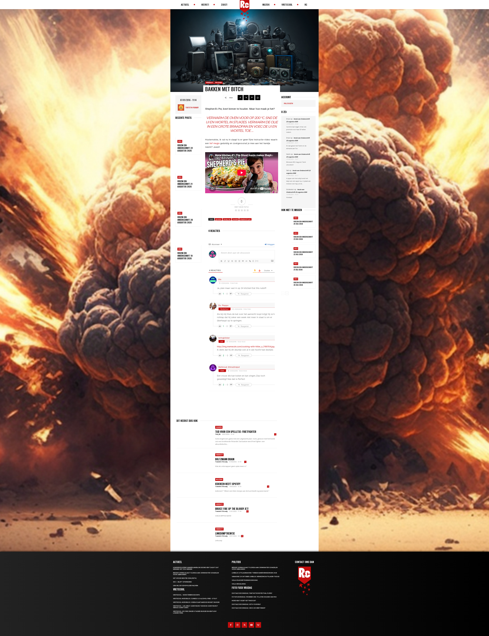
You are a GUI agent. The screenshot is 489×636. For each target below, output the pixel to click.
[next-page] (287, 293)
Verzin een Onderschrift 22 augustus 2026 (185, 148)
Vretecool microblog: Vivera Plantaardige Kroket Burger (196, 602)
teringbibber (224, 338)
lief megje (214, 143)
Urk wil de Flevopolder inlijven (185, 585)
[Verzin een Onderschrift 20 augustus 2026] (188, 201)
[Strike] (232, 261)
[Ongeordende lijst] (239, 261)
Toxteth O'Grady (192, 107)
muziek (235, 219)
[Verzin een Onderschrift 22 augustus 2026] (188, 130)
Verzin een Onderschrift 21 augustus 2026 (185, 184)
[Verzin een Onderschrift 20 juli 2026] (286, 282)
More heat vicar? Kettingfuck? (244, 600)
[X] (246, 97)
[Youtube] (251, 625)
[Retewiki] (258, 625)
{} (253, 261)
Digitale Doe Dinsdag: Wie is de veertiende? (248, 608)
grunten (218, 219)
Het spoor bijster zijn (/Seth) (184, 578)
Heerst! (209, 83)
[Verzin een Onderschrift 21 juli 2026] (286, 266)
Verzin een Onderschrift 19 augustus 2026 (185, 256)
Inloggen (271, 244)
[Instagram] (237, 625)
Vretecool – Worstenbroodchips (186, 595)
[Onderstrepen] (228, 261)
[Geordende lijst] (235, 261)
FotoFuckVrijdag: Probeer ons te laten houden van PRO (254, 597)
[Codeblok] (246, 261)
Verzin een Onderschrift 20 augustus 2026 (185, 220)
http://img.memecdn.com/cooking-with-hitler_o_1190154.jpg (245, 346)
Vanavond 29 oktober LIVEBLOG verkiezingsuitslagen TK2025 (255, 576)
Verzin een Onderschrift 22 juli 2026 (303, 253)
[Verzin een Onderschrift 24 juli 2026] (286, 220)
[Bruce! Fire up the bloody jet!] (194, 510)
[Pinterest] (251, 97)
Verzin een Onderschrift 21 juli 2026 (303, 268)
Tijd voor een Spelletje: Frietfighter (235, 432)
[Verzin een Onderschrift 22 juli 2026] (286, 251)
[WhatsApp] (257, 97)
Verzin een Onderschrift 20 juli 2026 (303, 283)
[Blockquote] (243, 261)
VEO (180, 141)
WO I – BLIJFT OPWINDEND (182, 582)
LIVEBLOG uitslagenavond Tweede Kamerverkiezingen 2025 (254, 573)
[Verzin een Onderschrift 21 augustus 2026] (188, 165)
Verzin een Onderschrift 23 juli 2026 (303, 237)
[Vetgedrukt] (221, 261)
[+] (256, 261)
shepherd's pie (245, 219)
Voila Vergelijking (239, 584)
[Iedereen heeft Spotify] (194, 485)
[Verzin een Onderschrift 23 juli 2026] (286, 236)
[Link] (250, 261)
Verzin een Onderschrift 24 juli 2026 (303, 222)
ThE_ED (217, 434)
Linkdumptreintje (225, 533)
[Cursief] (225, 261)
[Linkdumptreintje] (194, 535)
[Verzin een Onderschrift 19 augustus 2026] (188, 237)
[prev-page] (282, 293)
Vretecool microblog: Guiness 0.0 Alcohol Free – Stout (195, 598)
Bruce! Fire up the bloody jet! (232, 509)
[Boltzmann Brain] (194, 460)
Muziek (218, 83)
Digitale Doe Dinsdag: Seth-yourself (246, 604)
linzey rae (227, 219)
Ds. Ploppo (223, 305)
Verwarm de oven (222, 118)
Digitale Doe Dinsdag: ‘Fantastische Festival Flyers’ (252, 593)
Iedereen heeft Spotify (227, 484)
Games (219, 427)
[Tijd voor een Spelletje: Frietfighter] (194, 435)
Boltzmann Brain (224, 459)
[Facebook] (240, 97)
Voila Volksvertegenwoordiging (245, 580)
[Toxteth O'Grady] (181, 107)
